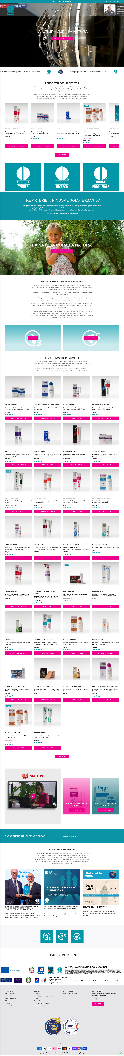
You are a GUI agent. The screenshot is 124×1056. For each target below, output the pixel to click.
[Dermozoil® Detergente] (105, 482)
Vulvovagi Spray (69, 405)
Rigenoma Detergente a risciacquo (105, 686)
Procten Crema (11, 451)
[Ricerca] (111, 10)
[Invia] (117, 836)
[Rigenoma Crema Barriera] (47, 624)
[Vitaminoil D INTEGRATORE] (76, 671)
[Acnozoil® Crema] (16, 115)
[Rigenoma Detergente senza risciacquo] (47, 575)
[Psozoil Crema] (47, 529)
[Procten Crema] (18, 436)
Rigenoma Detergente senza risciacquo (44, 592)
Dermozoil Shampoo (70, 639)
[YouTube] (114, 1)
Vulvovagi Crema (98, 451)
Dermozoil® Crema (70, 498)
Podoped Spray (98, 639)
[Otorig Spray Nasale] (76, 529)
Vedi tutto (62, 154)
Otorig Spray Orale (99, 544)
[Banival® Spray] (68, 115)
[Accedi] (114, 10)
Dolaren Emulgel (69, 451)
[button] (8, 126)
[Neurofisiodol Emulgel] (105, 389)
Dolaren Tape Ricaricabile (44, 686)
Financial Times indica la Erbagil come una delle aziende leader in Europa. (61, 907)
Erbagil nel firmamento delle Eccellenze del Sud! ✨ (96, 907)
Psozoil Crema (39, 544)
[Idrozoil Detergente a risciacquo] (47, 389)
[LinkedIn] (118, 1)
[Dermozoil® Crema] (76, 482)
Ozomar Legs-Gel (11, 498)
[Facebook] (107, 1)
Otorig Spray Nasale (71, 544)
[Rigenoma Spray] (18, 529)
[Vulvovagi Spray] (76, 389)
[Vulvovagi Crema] (105, 436)
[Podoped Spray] (105, 624)
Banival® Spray (62, 129)
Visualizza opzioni (77, 465)
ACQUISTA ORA (77, 810)
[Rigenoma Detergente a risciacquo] (105, 671)
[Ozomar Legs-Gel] (18, 482)
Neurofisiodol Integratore (15, 686)
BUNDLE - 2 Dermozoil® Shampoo (91, 130)
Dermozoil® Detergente (101, 498)
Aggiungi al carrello (17, 146)
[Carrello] (118, 10)
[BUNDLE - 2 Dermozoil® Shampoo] (94, 115)
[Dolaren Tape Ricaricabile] (47, 671)
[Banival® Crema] (42, 115)
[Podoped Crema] (47, 717)
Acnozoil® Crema (11, 129)
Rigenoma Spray (11, 544)
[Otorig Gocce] (18, 624)
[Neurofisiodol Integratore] (18, 671)
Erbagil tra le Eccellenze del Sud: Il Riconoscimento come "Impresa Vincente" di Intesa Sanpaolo (21, 908)
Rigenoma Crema (40, 498)
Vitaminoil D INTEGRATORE (72, 686)
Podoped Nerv (97, 591)
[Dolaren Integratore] (76, 575)
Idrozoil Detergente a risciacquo (46, 405)
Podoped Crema (40, 733)
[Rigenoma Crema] (47, 482)
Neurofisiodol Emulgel (101, 405)
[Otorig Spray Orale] (105, 529)
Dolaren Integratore (71, 591)
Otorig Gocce (10, 639)
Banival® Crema (37, 129)
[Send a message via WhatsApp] (121, 1053)
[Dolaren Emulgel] (76, 436)
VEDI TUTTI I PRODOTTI (62, 38)
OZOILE (33, 338)
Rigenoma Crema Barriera (43, 639)
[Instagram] (111, 1)
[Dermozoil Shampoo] (76, 624)
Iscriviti (98, 1004)
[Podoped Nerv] (105, 575)
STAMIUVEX (91, 338)
